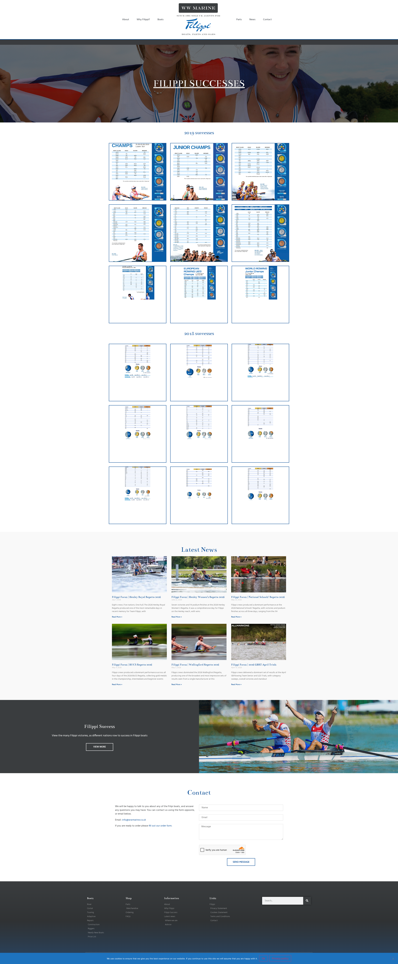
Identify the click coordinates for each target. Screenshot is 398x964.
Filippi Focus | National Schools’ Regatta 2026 (258, 597)
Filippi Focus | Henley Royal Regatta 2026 (136, 597)
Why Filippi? (143, 20)
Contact (267, 20)
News (252, 20)
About (125, 20)
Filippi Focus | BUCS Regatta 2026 (132, 664)
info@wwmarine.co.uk (134, 820)
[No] (393, 958)
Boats (160, 20)
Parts (239, 20)
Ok (263, 958)
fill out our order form (160, 826)
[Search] (307, 901)
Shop (129, 898)
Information (171, 898)
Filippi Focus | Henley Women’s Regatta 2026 (197, 597)
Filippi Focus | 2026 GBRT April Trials (253, 664)
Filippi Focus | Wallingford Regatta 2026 (195, 664)
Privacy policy (280, 958)
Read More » (117, 617)
